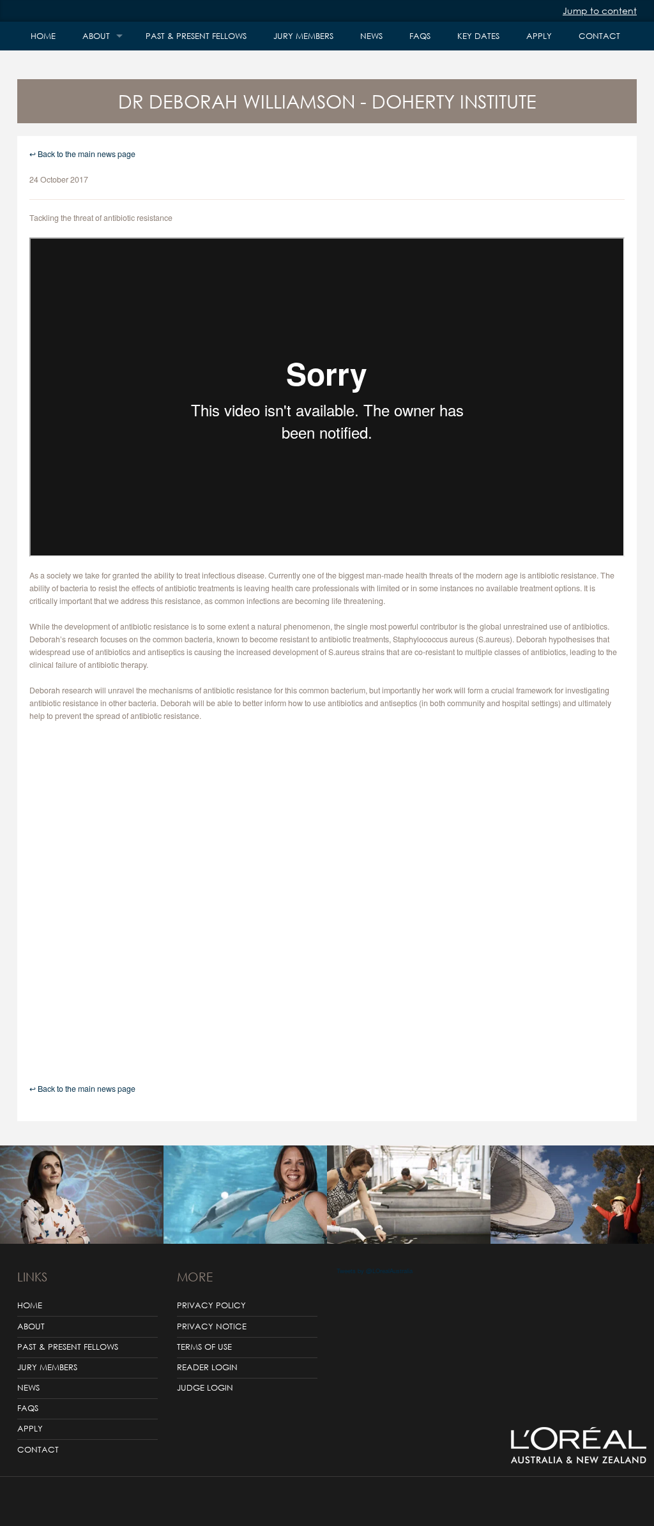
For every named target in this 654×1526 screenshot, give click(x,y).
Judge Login (205, 1387)
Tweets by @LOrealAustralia (375, 1270)
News (371, 36)
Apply (539, 36)
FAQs (419, 36)
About (96, 36)
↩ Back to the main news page (82, 154)
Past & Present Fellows (196, 36)
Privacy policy (211, 1305)
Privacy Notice (212, 1326)
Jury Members (303, 36)
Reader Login (207, 1367)
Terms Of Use (204, 1346)
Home (43, 36)
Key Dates (478, 36)
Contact (599, 36)
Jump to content (600, 10)
